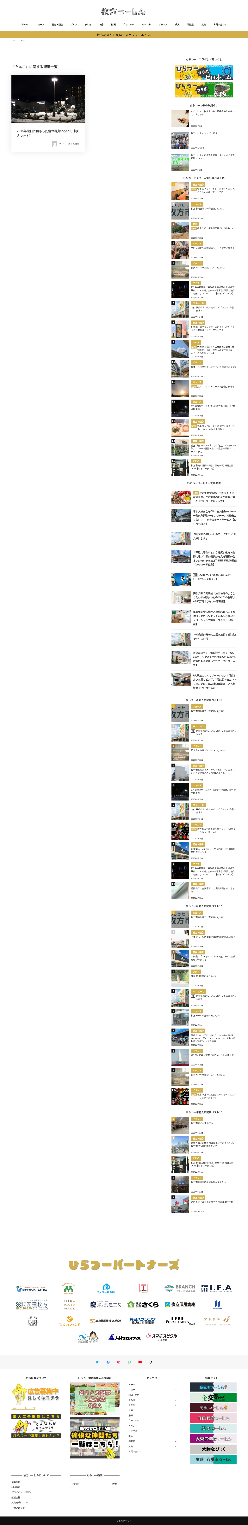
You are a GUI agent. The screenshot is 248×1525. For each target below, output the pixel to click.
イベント (146, 24)
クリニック (128, 24)
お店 (101, 24)
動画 (113, 24)
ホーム (24, 24)
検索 (114, 1483)
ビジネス (162, 24)
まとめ (88, 24)
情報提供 (15, 1481)
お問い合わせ (220, 24)
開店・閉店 (57, 24)
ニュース (40, 24)
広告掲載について (20, 1502)
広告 (204, 24)
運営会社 (15, 1497)
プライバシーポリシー (22, 1492)
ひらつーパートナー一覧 (23, 1408)
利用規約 (15, 1486)
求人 (177, 24)
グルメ (74, 24)
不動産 (190, 24)
